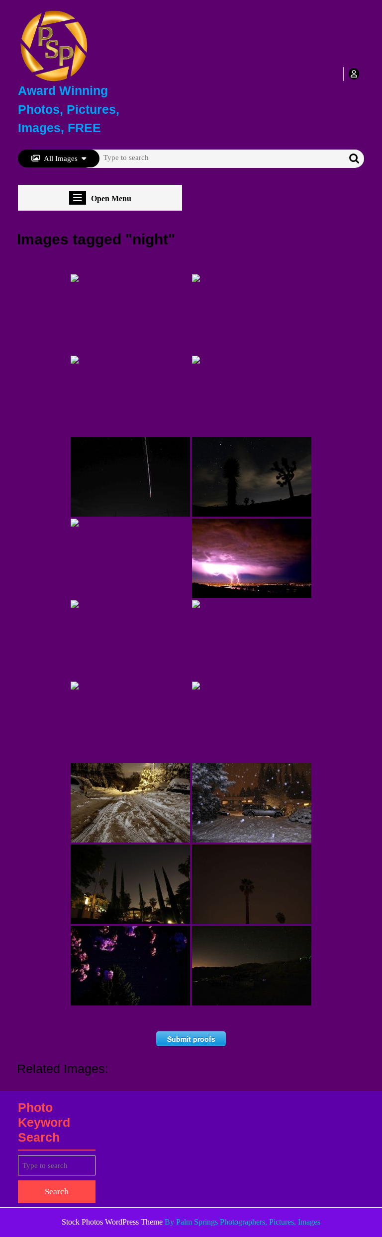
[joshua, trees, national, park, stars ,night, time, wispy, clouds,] (251, 477)
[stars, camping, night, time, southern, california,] (251, 965)
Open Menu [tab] (111, 199)
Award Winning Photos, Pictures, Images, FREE (68, 109)
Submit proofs (191, 1039)
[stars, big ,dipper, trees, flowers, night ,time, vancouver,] (130, 965)
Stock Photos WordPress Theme (112, 1222)
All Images (61, 158)
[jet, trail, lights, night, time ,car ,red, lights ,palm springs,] (130, 477)
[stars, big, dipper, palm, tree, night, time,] (251, 884)
